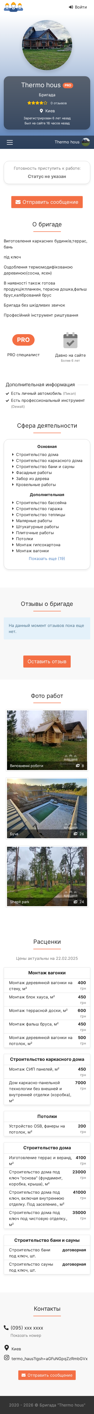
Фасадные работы (34, 472)
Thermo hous (67, 141)
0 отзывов (59, 103)
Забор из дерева (32, 478)
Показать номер (26, 1335)
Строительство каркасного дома (49, 460)
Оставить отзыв (47, 661)
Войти (81, 7)
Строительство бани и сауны (45, 466)
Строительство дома (37, 454)
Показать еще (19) (47, 558)
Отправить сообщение (50, 202)
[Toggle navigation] (10, 142)
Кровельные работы (36, 484)
